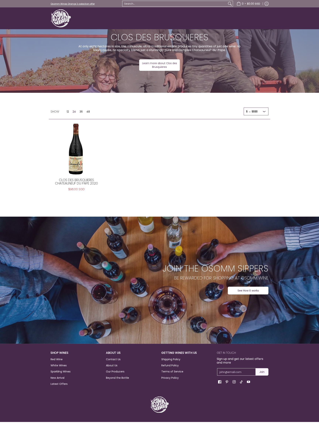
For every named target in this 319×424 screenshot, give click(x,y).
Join (262, 372)
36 (81, 111)
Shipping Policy (170, 359)
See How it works (248, 290)
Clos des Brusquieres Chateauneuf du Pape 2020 (76, 182)
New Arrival (57, 378)
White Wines (59, 365)
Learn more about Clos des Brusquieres (159, 65)
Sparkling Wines (61, 371)
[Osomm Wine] (61, 18)
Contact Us (113, 359)
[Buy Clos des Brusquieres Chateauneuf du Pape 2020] (76, 149)
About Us (111, 365)
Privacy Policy (170, 378)
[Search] (230, 3)
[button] (219, 382)
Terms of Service (172, 371)
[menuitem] (248, 3)
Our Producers (115, 371)
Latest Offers (59, 384)
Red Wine (57, 359)
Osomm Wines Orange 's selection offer (73, 3)
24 (74, 111)
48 (88, 111)
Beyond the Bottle (117, 378)
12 (68, 111)
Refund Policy (170, 365)
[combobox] (174, 3)
